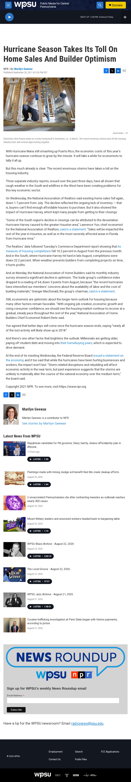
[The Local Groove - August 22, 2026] (14, 574)
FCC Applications (110, 751)
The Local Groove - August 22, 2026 (48, 569)
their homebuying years (76, 343)
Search (79, 751)
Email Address (15, 695)
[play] (9, 17)
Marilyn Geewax (23, 69)
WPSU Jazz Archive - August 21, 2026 (50, 594)
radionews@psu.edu (87, 723)
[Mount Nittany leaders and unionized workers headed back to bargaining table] (14, 524)
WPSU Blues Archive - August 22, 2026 (50, 543)
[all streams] (126, 17)
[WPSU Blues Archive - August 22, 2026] (14, 549)
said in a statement (73, 229)
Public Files (81, 759)
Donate (117, 5)
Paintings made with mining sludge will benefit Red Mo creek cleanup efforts (73, 472)
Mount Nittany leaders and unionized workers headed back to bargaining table (73, 518)
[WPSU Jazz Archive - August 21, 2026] (14, 600)
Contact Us (55, 759)
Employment (56, 751)
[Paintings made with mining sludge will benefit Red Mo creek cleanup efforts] (14, 477)
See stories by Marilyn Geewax (44, 423)
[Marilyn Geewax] (11, 414)
